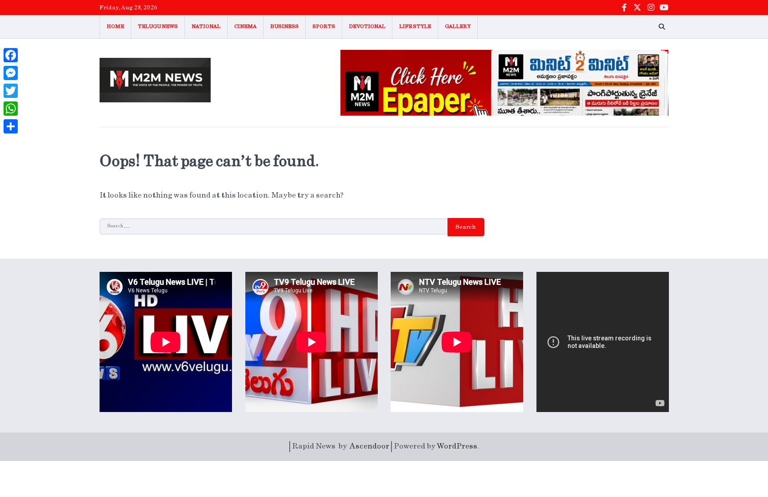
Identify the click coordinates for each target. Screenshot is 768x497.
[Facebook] (11, 55)
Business (284, 26)
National (206, 26)
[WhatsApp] (11, 108)
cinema (245, 26)
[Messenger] (11, 73)
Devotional (367, 26)
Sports (323, 26)
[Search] (661, 26)
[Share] (11, 126)
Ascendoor (369, 446)
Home (115, 26)
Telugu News (158, 26)
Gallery (458, 26)
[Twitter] (11, 91)
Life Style (415, 26)
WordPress (457, 446)
